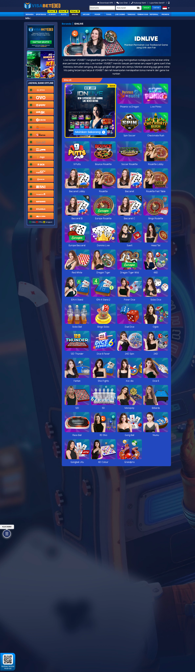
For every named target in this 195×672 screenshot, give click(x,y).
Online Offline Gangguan (41, 222)
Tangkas (131, 14)
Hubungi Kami (139, 3)
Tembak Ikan (142, 14)
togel (109, 14)
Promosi (165, 14)
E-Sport (52, 14)
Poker (97, 14)
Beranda (30, 14)
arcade (86, 14)
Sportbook (41, 14)
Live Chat (123, 3)
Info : (28, 18)
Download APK (106, 3)
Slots (63, 14)
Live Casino (120, 14)
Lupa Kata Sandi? (157, 3)
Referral (154, 14)
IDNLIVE (75, 14)
